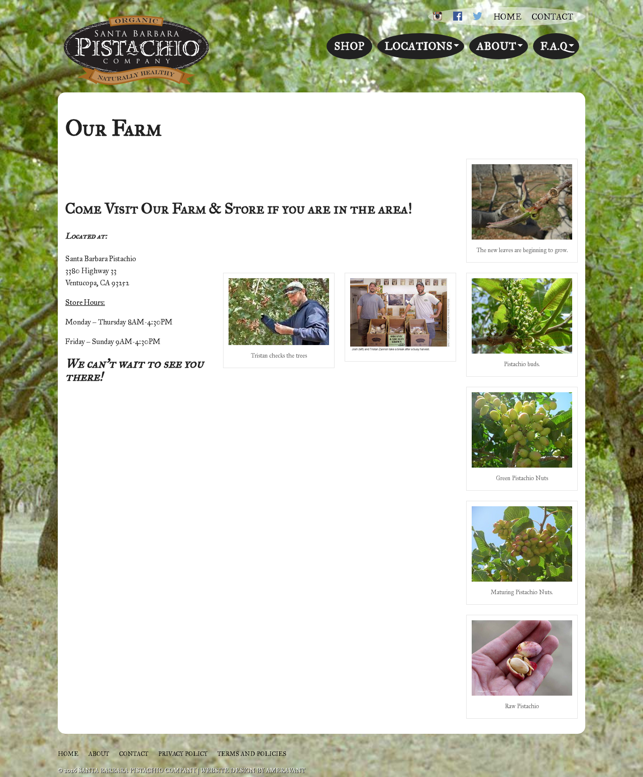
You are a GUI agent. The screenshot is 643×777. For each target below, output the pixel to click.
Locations (419, 46)
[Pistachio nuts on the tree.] (522, 579)
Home (507, 17)
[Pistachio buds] (522, 351)
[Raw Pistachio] (522, 693)
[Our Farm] (400, 349)
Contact (552, 17)
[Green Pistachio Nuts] (522, 465)
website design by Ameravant (252, 770)
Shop (349, 46)
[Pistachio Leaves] (522, 237)
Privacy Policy (182, 753)
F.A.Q (554, 46)
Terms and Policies (252, 753)
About (496, 46)
